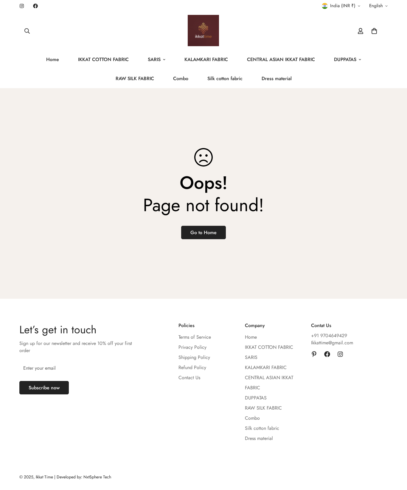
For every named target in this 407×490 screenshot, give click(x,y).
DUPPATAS (345, 59)
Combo (180, 78)
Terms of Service (194, 337)
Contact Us (189, 377)
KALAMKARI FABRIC (206, 59)
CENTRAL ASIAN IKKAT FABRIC (281, 59)
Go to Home (203, 232)
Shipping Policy (194, 357)
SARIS (154, 59)
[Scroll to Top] (395, 457)
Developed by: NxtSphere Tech (84, 477)
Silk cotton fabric (225, 78)
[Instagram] (21, 6)
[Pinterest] (314, 354)
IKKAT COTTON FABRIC (103, 59)
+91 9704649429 (329, 335)
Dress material (277, 78)
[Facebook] (35, 6)
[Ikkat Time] (203, 31)
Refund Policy (192, 367)
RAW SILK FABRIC (135, 78)
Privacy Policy (192, 347)
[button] (374, 31)
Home (52, 59)
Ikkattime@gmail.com (332, 342)
